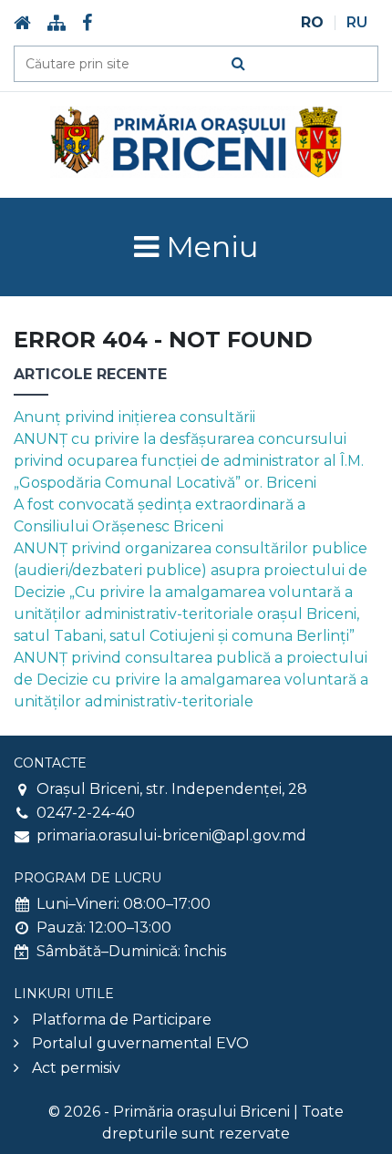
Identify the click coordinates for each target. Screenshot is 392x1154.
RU (356, 22)
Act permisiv (76, 1068)
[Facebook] (87, 22)
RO (312, 22)
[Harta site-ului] (56, 22)
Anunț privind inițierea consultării (134, 417)
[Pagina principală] (22, 22)
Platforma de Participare (121, 1019)
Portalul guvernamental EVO (140, 1043)
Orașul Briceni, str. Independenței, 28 (171, 789)
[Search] (238, 63)
